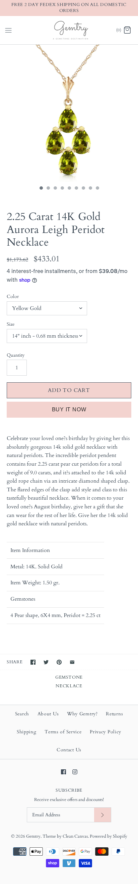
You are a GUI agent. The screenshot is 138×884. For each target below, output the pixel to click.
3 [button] (55, 188)
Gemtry (33, 836)
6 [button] (76, 188)
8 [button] (90, 188)
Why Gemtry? (82, 714)
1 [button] (41, 188)
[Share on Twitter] (46, 662)
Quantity (15, 355)
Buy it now (69, 409)
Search (22, 714)
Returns (114, 714)
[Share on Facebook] (33, 662)
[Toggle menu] (8, 29)
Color (13, 296)
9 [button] (97, 188)
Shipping (27, 732)
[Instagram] (74, 771)
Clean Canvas (75, 836)
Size (10, 324)
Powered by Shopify (108, 836)
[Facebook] (63, 771)
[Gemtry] (69, 30)
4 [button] (62, 188)
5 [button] (69, 188)
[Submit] (102, 815)
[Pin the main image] (59, 662)
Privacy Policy (105, 732)
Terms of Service (63, 732)
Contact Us (69, 750)
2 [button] (48, 188)
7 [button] (83, 188)
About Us (48, 714)
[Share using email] (72, 662)
